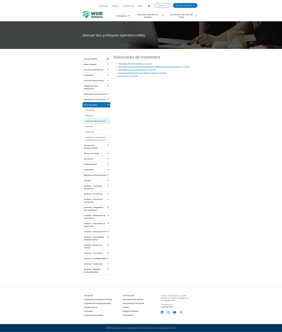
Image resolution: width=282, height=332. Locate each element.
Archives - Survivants (93, 253)
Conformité (89, 169)
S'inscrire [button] (161, 6)
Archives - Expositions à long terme (94, 224)
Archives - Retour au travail (93, 246)
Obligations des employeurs (91, 87)
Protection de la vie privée (93, 315)
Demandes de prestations (95, 94)
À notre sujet (103, 6)
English (140, 6)
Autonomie (89, 132)
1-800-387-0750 (169, 300)
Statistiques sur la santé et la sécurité (98, 299)
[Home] (92, 14)
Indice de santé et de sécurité (133, 303)
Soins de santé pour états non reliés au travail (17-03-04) (142, 73)
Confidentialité (90, 164)
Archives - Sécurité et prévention (93, 200)
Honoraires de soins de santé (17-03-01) (135, 63)
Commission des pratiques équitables (97, 303)
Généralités (90, 110)
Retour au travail (91, 153)
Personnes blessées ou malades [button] (147, 15)
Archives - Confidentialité (95, 258)
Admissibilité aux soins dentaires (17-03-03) (136, 70)
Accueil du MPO (90, 59)
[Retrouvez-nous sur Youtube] (174, 313)
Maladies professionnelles (95, 175)
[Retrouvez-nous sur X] (181, 313)
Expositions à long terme (95, 99)
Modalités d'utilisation (130, 311)
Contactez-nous (128, 6)
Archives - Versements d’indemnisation (94, 238)
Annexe (87, 180)
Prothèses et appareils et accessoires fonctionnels (95, 138)
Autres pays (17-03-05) (128, 76)
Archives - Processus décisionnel (93, 187)
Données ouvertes (90, 307)
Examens (89, 126)
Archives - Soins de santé (95, 231)
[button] (108, 64)
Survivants (88, 159)
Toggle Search (149, 6)
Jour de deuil (88, 295)
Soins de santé (90, 105)
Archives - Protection (93, 194)
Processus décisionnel (93, 70)
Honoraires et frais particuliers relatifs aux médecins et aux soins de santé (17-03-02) (154, 67)
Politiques (115, 6)
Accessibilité (88, 311)
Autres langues (128, 315)
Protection (88, 75)
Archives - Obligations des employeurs (93, 208)
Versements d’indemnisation (91, 146)
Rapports (89, 115)
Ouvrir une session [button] (185, 6)
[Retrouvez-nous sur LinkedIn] (162, 313)
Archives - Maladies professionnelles (92, 270)
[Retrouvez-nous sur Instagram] (168, 313)
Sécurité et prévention (94, 80)
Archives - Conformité (93, 264)
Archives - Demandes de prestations (94, 216)
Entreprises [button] (122, 16)
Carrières (126, 307)
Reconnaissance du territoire (133, 299)
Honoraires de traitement (95, 121)
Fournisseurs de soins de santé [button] (181, 15)
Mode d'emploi (90, 64)
